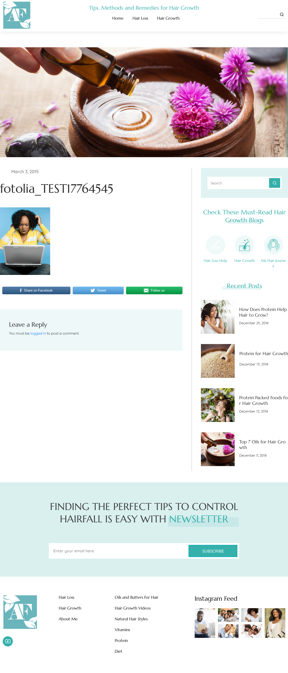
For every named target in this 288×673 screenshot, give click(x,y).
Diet (118, 651)
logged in (38, 333)
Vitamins (122, 629)
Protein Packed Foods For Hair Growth (263, 400)
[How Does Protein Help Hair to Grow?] (218, 317)
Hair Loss (140, 18)
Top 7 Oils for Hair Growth (262, 444)
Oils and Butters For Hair (136, 597)
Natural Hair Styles (131, 618)
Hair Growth (168, 18)
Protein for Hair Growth (263, 353)
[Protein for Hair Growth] (218, 361)
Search (274, 183)
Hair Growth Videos (133, 608)
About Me (68, 618)
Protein (121, 640)
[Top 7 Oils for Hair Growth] (218, 449)
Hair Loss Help (215, 260)
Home (118, 18)
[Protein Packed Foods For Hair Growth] (218, 405)
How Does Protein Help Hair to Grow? (263, 312)
